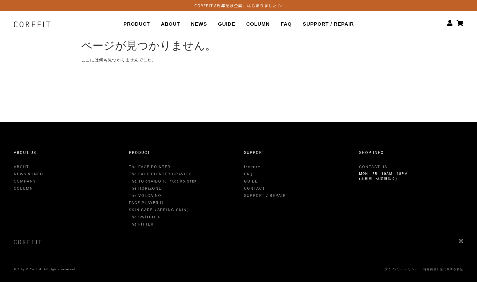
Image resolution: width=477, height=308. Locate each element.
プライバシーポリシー (401, 269)
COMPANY (25, 181)
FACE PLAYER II (146, 202)
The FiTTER (141, 224)
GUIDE (226, 24)
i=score (252, 167)
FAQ (286, 24)
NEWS (199, 24)
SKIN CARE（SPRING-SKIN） (160, 210)
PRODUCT (136, 24)
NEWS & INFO (28, 174)
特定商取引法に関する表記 (443, 269)
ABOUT (170, 24)
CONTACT (254, 188)
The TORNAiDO (163, 181)
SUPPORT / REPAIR (328, 24)
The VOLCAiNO (145, 195)
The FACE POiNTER (150, 167)
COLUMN (258, 24)
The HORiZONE (145, 188)
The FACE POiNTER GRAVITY (160, 174)
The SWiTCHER (145, 217)
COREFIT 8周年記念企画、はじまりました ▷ (238, 5)
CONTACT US (373, 167)
